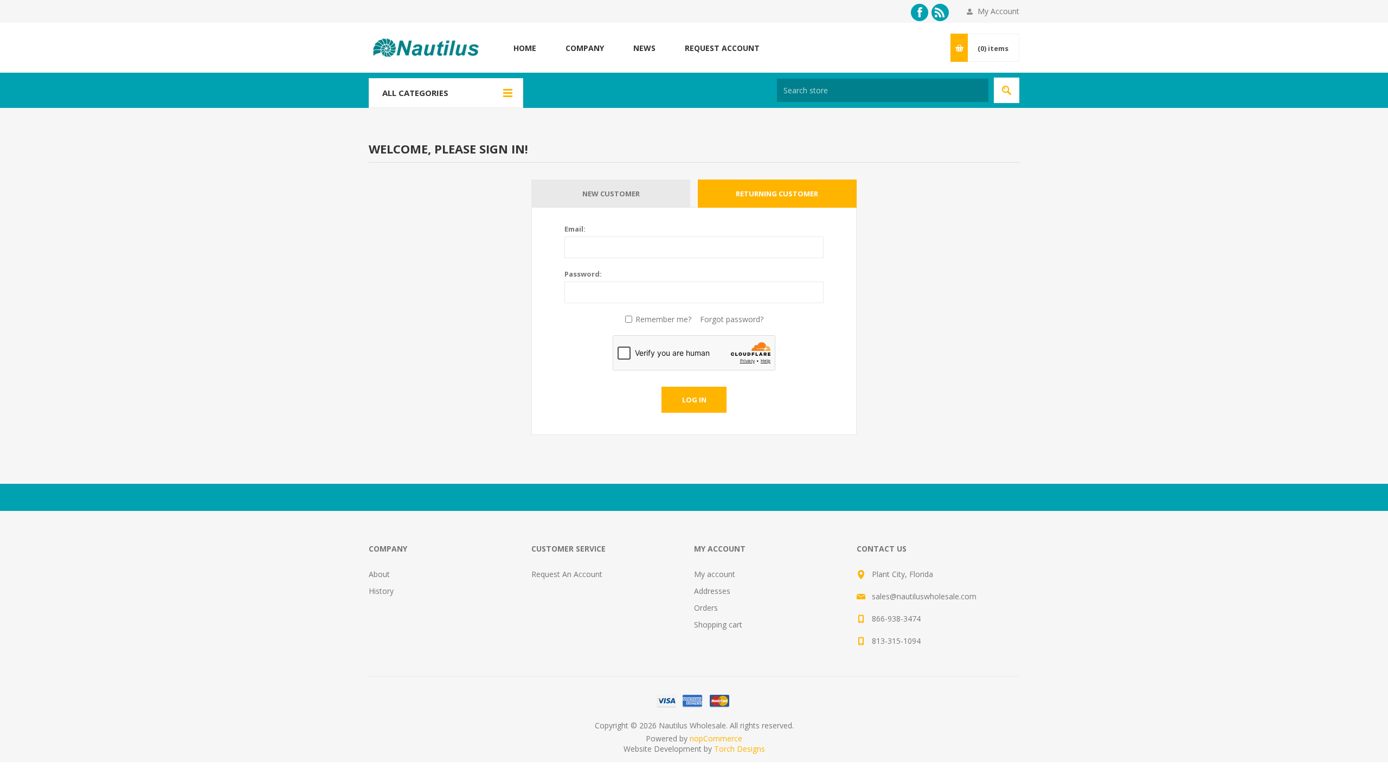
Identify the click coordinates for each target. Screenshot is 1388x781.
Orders (706, 608)
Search (1006, 90)
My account (714, 574)
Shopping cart (718, 624)
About (379, 574)
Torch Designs (739, 749)
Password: (583, 274)
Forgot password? (731, 319)
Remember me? (663, 319)
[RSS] (940, 12)
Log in (694, 400)
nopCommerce (716, 738)
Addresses (712, 591)
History (381, 591)
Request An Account (566, 574)
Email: (575, 229)
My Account (998, 11)
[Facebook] (919, 12)
